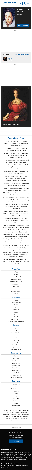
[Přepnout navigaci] (22, 3)
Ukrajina (16, 274)
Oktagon (16, 330)
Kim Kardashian (16, 365)
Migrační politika (16, 279)
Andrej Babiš (16, 356)
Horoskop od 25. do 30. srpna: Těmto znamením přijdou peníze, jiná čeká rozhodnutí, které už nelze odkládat (16, 178)
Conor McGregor (16, 349)
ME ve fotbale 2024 (16, 281)
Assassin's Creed (16, 302)
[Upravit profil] (28, 9)
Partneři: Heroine (16, 427)
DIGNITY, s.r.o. (4, 467)
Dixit (16, 396)
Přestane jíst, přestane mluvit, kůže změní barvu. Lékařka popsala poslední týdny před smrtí (16, 220)
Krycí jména (16, 398)
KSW (16, 337)
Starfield (16, 305)
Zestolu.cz (16, 381)
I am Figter (16, 340)
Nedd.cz (6, 416)
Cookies (8, 464)
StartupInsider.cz (16, 421)
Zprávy (11, 410)
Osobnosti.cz (16, 353)
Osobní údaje (14, 464)
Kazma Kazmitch (16, 363)
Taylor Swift (16, 373)
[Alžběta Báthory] (9, 18)
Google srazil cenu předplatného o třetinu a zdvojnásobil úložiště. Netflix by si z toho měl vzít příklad (16, 261)
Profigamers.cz (15, 412)
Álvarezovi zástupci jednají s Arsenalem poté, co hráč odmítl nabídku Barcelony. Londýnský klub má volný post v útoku (16, 200)
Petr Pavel (16, 358)
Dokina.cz (25, 416)
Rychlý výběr (22, 25)
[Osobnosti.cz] (9, 3)
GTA (16, 307)
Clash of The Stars (16, 333)
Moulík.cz (12, 416)
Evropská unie (16, 289)
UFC (16, 328)
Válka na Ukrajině (16, 277)
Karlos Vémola (16, 345)
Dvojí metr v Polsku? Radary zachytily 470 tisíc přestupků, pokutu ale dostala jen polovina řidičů (16, 207)
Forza (16, 312)
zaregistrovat (19, 435)
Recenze (16, 300)
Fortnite (16, 314)
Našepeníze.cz (15, 419)
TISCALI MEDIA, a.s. (17, 465)
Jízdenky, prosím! (16, 405)
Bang (16, 386)
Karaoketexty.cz (15, 414)
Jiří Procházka (16, 347)
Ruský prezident (16, 284)
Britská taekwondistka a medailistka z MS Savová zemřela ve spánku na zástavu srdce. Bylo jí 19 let (16, 213)
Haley (10, 58)
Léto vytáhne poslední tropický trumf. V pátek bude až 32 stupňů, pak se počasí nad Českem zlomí (16, 167)
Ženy (20, 410)
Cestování (25, 410)
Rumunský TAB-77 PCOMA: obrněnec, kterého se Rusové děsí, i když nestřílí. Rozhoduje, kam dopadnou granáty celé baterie (16, 248)
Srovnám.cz (23, 419)
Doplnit (16, 441)
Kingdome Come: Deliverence (16, 321)
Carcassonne (16, 384)
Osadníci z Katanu (16, 389)
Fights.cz (16, 325)
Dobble (16, 393)
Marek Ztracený (16, 370)
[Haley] (5, 59)
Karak (16, 403)
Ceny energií (16, 286)
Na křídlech (16, 401)
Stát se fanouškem (23, 54)
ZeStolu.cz (24, 412)
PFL (16, 335)
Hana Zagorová (16, 361)
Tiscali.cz (16, 269)
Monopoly (16, 391)
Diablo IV (16, 309)
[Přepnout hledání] (19, 3)
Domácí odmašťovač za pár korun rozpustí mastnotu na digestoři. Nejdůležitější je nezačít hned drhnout (16, 155)
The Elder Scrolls (16, 319)
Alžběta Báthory (20, 10)
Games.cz (16, 297)
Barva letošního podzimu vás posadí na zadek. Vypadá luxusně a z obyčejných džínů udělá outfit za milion (16, 143)
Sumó (16, 342)
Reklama (3, 464)
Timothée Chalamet (16, 377)
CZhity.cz (7, 419)
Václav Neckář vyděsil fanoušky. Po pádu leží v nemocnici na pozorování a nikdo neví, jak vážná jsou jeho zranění (16, 254)
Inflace (16, 272)
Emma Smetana (16, 375)
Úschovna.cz (25, 414)
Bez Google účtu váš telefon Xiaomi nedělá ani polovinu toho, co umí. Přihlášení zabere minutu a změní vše (16, 241)
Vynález (16, 293)
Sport (16, 410)
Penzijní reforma (16, 291)
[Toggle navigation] (28, 3)
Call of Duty (16, 317)
